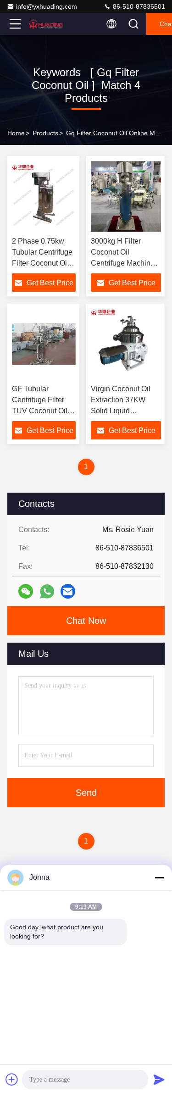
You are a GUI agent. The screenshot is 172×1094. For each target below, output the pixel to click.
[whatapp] (47, 591)
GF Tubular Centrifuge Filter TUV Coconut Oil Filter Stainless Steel (39, 411)
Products (45, 133)
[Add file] (12, 1079)
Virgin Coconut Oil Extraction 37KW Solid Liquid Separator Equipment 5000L (125, 411)
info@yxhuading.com (46, 6)
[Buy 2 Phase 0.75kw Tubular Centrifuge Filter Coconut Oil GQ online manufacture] (44, 196)
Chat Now (86, 621)
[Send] (159, 1079)
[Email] (68, 591)
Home (16, 133)
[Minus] (159, 877)
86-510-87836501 (138, 6)
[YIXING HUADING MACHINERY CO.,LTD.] (45, 24)
